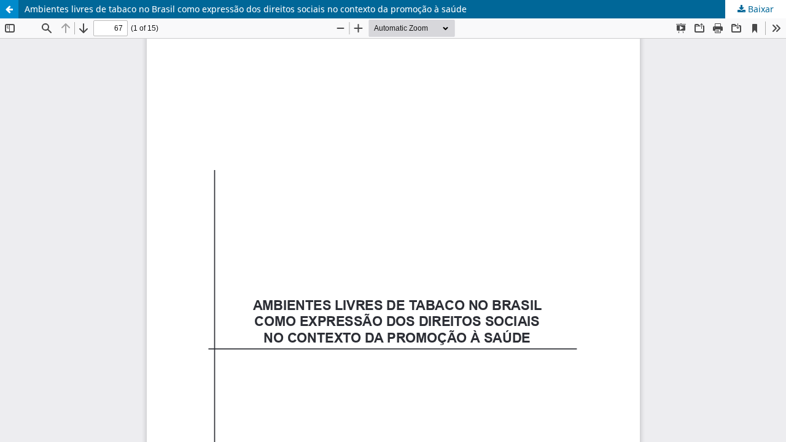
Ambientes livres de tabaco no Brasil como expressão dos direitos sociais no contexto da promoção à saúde (246, 9)
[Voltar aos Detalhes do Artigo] (9, 9)
